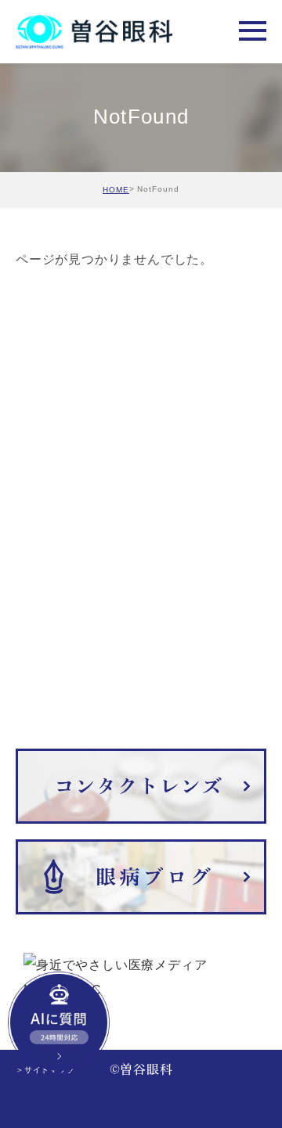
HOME (116, 189)
